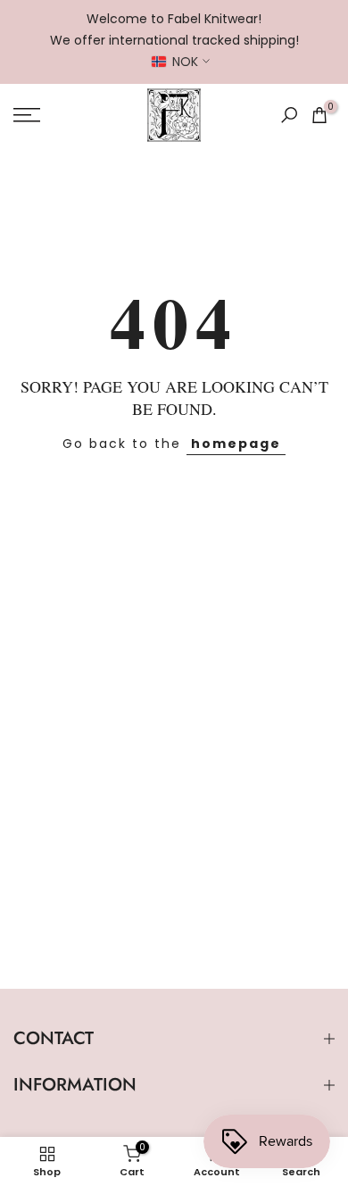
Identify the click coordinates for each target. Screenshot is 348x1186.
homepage (236, 443)
